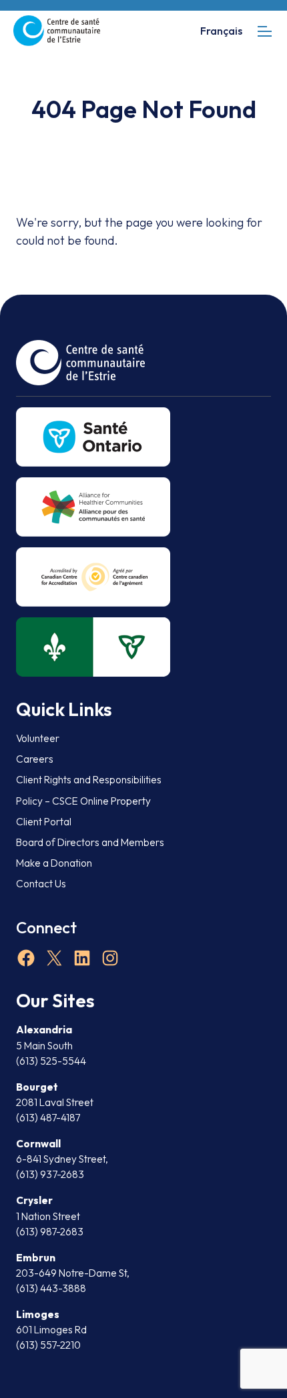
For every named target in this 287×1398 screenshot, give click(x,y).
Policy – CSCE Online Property (83, 801)
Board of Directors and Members (90, 842)
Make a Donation (54, 863)
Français (221, 30)
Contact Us (41, 883)
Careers (34, 759)
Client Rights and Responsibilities (89, 779)
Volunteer (37, 738)
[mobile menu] (265, 31)
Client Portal (43, 821)
